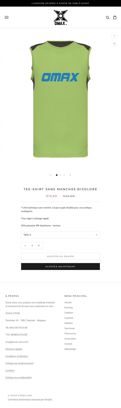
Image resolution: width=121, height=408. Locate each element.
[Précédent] (50, 175)
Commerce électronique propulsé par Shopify (30, 399)
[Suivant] (70, 175)
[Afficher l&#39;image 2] (60, 175)
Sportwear (69, 328)
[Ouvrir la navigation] (7, 17)
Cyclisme (68, 317)
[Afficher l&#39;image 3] (64, 175)
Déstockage (70, 349)
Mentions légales (14, 349)
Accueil (67, 302)
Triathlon (68, 312)
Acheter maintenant (60, 266)
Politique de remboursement (19, 363)
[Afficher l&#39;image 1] (57, 175)
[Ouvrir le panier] (114, 17)
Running (68, 307)
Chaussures (70, 333)
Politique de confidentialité (19, 377)
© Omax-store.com (20, 395)
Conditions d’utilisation (17, 356)
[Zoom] (114, 35)
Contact (68, 343)
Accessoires (70, 338)
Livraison (10, 370)
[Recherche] (107, 17)
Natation (68, 323)
